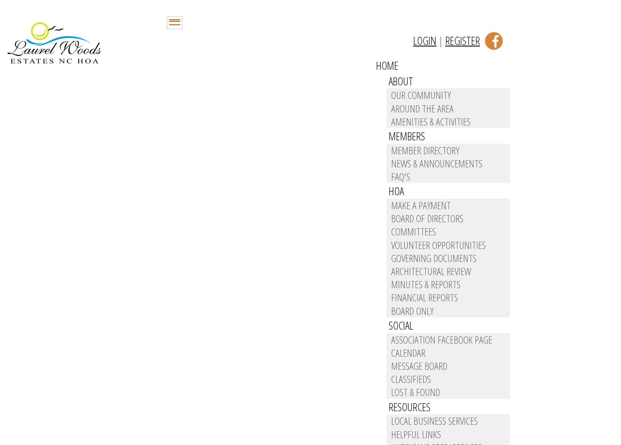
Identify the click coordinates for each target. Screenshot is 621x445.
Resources (409, 407)
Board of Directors (427, 218)
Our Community (421, 95)
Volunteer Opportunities (438, 245)
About (401, 81)
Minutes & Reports (425, 284)
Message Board (419, 366)
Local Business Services (434, 421)
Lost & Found (415, 392)
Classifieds (411, 379)
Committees (413, 231)
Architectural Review (431, 271)
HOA (396, 191)
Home (387, 65)
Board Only (412, 311)
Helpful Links (416, 434)
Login (424, 40)
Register (462, 40)
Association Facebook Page (441, 340)
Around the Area (422, 108)
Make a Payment (421, 205)
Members (407, 136)
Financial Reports (424, 297)
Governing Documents (434, 258)
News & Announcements (436, 163)
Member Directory (425, 150)
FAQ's (400, 176)
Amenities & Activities (431, 121)
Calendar (408, 353)
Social (401, 325)
